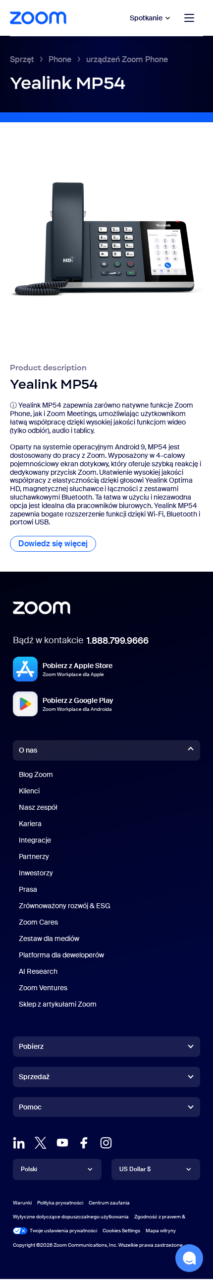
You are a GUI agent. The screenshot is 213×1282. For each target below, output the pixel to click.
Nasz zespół (38, 807)
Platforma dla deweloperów (61, 954)
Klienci (29, 790)
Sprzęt (22, 59)
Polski (29, 1169)
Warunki (22, 1202)
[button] (189, 1258)
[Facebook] (84, 1143)
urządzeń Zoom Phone (127, 59)
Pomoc (30, 1109)
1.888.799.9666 (118, 641)
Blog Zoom (36, 774)
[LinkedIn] (19, 1143)
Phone (60, 59)
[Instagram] (106, 1143)
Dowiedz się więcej (57, 543)
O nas (28, 750)
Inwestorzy (36, 872)
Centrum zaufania (109, 1202)
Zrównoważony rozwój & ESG (64, 905)
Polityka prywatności (60, 1202)
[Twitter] (41, 1143)
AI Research (38, 971)
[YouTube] (62, 1143)
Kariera (30, 823)
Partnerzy (34, 856)
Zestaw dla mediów (49, 938)
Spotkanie (146, 17)
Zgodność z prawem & (159, 1216)
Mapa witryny (161, 1230)
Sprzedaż (34, 1076)
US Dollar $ (135, 1169)
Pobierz (31, 1046)
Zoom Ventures (43, 987)
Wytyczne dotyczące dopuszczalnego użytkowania (71, 1216)
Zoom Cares (38, 922)
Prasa (28, 889)
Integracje (35, 840)
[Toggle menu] (189, 18)
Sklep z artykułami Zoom (58, 1004)
